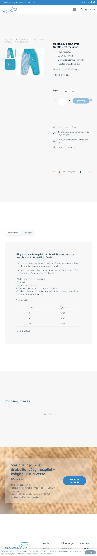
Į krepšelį (81, 101)
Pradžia (46, 549)
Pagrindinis (9, 39)
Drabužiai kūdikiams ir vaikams (28, 39)
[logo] (9, 9)
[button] (94, 9)
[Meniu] (74, 9)
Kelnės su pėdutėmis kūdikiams (17, 42)
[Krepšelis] (81, 9)
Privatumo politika (45, 554)
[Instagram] (94, 2)
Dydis (55, 90)
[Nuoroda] (86, 9)
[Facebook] (91, 2)
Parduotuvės (66, 549)
